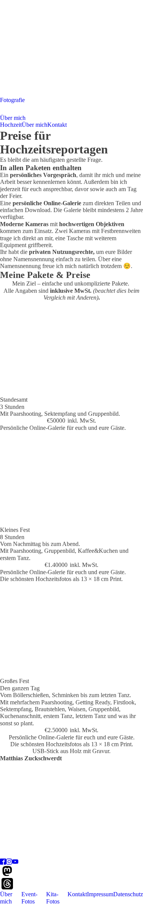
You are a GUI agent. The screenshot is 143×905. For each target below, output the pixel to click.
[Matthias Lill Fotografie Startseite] (71, 93)
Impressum (100, 894)
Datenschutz (128, 894)
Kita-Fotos (52, 897)
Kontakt (57, 124)
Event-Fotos (29, 897)
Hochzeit (11, 124)
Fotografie (12, 100)
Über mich (13, 118)
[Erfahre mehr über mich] (71, 855)
